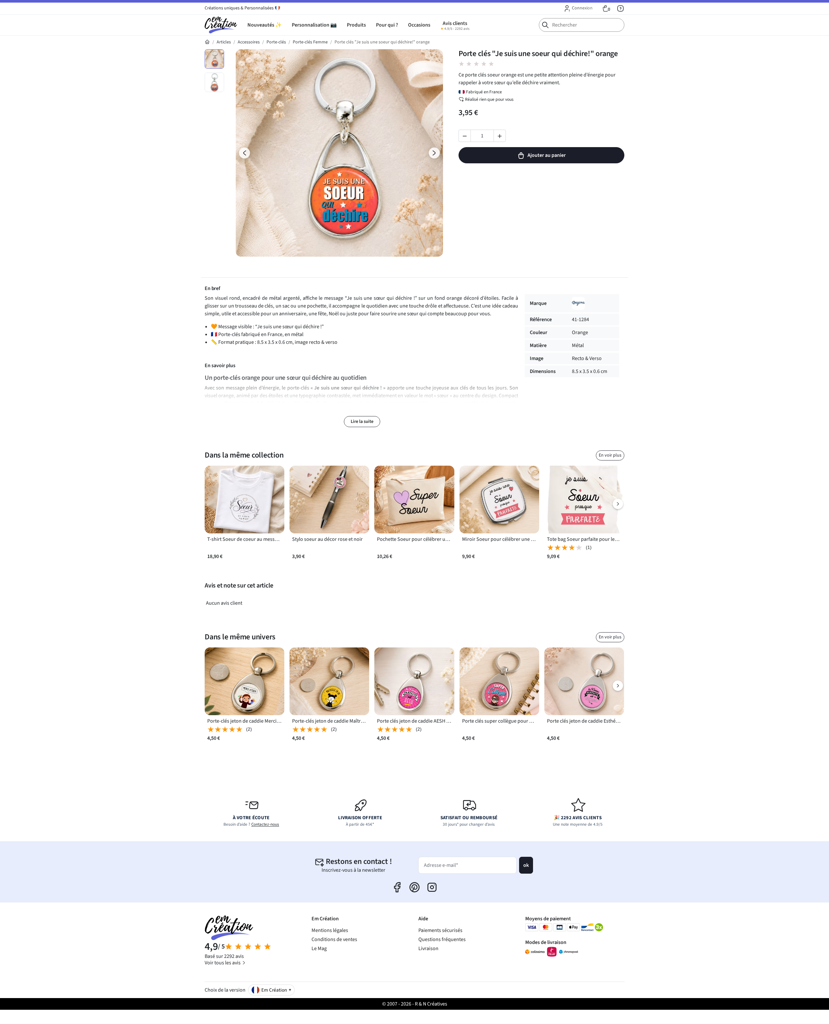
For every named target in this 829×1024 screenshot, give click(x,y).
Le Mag (319, 948)
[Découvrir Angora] (578, 303)
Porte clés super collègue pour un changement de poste (499, 721)
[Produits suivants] (618, 504)
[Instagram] (432, 887)
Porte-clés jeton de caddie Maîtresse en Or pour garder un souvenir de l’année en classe (329, 721)
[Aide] (620, 8)
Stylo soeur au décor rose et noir (327, 539)
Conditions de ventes (334, 939)
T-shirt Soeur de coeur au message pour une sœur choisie (244, 539)
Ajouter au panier (547, 155)
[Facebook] (397, 887)
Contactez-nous (265, 824)
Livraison (428, 948)
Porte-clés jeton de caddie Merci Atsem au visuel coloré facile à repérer (244, 721)
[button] (577, 8)
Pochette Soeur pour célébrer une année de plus (414, 539)
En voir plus (610, 455)
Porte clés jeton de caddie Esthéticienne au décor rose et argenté (584, 721)
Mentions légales (330, 930)
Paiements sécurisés (440, 930)
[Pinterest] (414, 887)
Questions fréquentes (442, 939)
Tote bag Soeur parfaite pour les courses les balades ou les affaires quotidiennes (584, 539)
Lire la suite (362, 421)
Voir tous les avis (223, 962)
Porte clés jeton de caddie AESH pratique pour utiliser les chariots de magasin (414, 721)
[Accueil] (207, 42)
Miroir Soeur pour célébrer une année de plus (499, 539)
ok (526, 865)
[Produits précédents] (211, 504)
